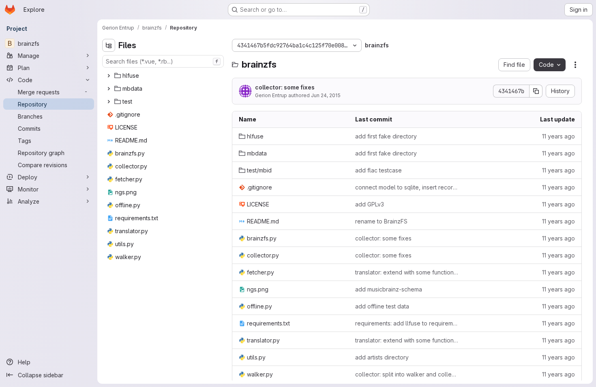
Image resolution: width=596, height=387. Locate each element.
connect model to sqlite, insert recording (407, 187)
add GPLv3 (369, 204)
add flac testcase (378, 170)
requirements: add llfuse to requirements (407, 323)
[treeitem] (164, 75)
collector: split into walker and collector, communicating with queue (407, 374)
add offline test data (382, 306)
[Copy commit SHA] (536, 91)
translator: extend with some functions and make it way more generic (407, 272)
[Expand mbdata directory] (109, 89)
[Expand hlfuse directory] (109, 76)
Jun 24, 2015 (326, 95)
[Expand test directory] (109, 101)
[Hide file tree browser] (108, 45)
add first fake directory (386, 136)
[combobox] (163, 61)
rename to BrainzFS (381, 221)
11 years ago (558, 136)
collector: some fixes (285, 87)
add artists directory (382, 357)
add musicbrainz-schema (388, 289)
